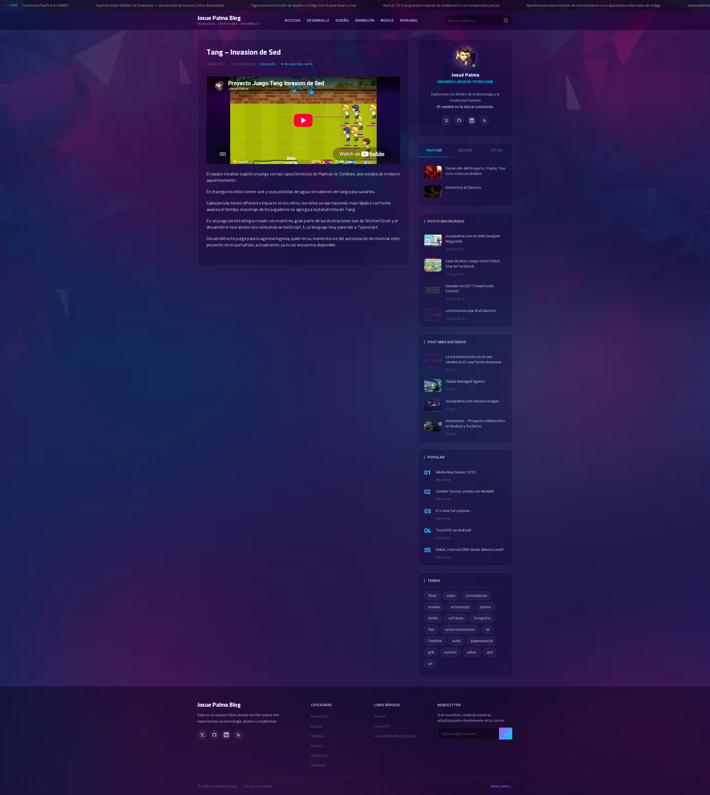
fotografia (482, 618)
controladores (476, 595)
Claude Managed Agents (465, 381)
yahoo (471, 652)
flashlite (435, 641)
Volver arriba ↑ (502, 786)
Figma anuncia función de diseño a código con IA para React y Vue (293, 5)
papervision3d (482, 641)
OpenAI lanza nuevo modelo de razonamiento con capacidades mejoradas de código (583, 5)
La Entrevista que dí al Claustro (471, 310)
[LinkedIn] (471, 120)
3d (488, 629)
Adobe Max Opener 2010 (456, 472)
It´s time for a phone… (454, 510)
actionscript (460, 607)
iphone (485, 607)
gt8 (431, 652)
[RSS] (484, 120)
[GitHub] (459, 120)
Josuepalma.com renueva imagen (472, 401)
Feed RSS (382, 726)
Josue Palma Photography (395, 736)
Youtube (434, 150)
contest (450, 652)
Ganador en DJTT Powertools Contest (470, 288)
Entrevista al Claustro (463, 187)
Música (387, 20)
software (455, 618)
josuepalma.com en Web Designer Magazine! (473, 238)
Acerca (379, 716)
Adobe (433, 618)
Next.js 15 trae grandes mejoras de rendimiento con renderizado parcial (431, 5)
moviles (434, 607)
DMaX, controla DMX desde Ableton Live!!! (469, 549)
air (430, 663)
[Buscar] (505, 20)
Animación (364, 20)
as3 (490, 652)
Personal (409, 20)
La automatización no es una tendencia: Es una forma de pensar (473, 359)
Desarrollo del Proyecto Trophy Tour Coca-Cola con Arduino (476, 171)
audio (456, 641)
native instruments (460, 629)
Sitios (497, 150)
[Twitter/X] (446, 120)
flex (431, 629)
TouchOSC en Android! (453, 530)
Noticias (293, 20)
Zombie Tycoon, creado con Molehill (465, 491)
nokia (451, 595)
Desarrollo (318, 20)
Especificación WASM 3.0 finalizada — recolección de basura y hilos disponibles (150, 5)
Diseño (342, 20)
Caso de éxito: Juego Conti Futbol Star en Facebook (472, 263)
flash (432, 595)
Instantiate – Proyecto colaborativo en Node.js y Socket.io (475, 423)
